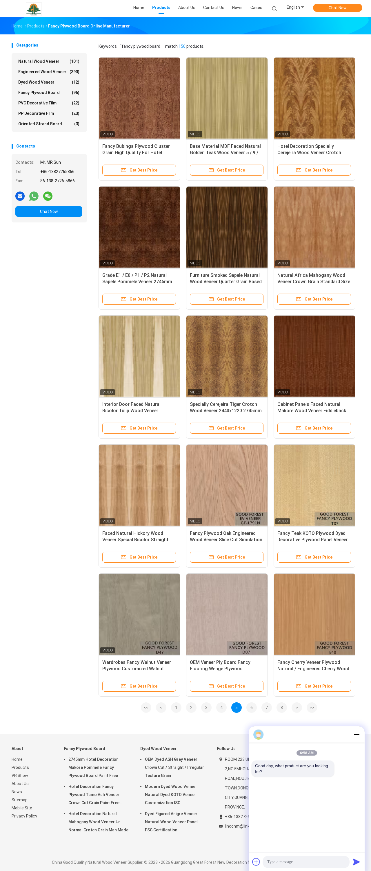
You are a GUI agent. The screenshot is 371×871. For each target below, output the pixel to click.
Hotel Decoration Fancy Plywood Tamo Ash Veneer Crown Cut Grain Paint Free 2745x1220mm (93, 795)
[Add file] (256, 861)
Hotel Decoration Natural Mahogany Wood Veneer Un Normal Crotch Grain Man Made (98, 821)
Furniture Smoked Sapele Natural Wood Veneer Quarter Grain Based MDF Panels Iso (226, 281)
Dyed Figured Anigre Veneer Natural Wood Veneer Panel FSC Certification (171, 821)
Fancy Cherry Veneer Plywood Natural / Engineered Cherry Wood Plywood (313, 669)
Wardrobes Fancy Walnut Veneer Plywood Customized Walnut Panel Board (136, 669)
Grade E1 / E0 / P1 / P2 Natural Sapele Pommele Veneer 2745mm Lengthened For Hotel (137, 281)
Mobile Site (22, 808)
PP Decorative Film (48, 113)
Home (17, 759)
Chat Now (338, 7)
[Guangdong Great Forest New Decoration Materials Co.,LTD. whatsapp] (34, 195)
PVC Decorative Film (48, 103)
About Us (20, 783)
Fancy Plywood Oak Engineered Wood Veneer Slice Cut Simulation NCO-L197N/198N (226, 540)
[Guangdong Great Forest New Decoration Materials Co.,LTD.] (34, 9)
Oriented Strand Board (48, 123)
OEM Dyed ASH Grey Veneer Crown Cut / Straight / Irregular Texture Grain (174, 767)
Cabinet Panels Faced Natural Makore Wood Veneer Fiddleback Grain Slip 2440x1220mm (311, 411)
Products (20, 767)
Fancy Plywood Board (48, 92)
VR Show (20, 775)
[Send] (356, 861)
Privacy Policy (24, 816)
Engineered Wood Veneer (48, 71)
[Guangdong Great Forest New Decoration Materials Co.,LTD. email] (20, 195)
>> (312, 707)
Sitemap (20, 800)
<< (146, 707)
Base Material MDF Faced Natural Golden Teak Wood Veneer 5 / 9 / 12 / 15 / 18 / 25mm (225, 152)
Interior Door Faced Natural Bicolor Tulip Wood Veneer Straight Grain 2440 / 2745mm (134, 411)
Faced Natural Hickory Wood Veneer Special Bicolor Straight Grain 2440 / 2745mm (135, 540)
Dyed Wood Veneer (48, 82)
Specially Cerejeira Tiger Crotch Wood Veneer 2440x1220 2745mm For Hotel (226, 411)
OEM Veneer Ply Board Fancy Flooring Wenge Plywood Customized (220, 669)
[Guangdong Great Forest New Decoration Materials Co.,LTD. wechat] (47, 195)
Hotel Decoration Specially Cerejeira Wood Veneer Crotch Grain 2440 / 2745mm (309, 152)
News (17, 791)
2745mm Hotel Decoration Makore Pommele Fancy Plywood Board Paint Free (93, 767)
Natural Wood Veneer (48, 61)
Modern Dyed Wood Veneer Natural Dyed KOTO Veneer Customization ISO (171, 794)
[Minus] (356, 734)
